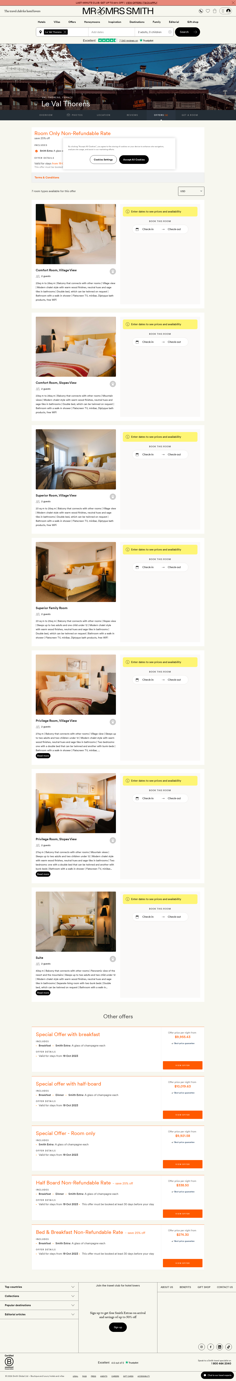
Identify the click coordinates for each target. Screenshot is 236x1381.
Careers (115, 1376)
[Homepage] (118, 11)
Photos (77, 115)
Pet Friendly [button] (113, 271)
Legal (75, 1376)
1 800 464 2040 (221, 1364)
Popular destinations (18, 1305)
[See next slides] (109, 234)
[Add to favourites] (36, 103)
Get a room (190, 115)
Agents (103, 1376)
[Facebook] (210, 1347)
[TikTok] (228, 1347)
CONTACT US (225, 1287)
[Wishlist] (208, 11)
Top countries (13, 1287)
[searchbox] (79, 32)
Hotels (41, 22)
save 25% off (124, 1183)
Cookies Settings (103, 159)
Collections (12, 1296)
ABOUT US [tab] (167, 1287)
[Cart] (214, 11)
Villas (57, 22)
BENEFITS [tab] (185, 1287)
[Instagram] (201, 1347)
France (67, 97)
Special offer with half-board (68, 1084)
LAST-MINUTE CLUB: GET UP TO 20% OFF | (116, 2)
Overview (46, 115)
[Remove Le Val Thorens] (65, 32)
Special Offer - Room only (65, 1133)
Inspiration (114, 22)
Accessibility (144, 1376)
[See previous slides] (43, 234)
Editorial (174, 22)
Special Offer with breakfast (68, 1034)
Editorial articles (15, 1314)
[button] (201, 11)
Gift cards (128, 1376)
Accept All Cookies (134, 159)
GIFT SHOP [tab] (204, 1287)
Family (157, 22)
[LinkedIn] (219, 1347)
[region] (119, 153)
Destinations (137, 22)
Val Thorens (51, 97)
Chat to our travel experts (219, 1375)
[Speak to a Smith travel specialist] (201, 11)
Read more (43, 755)
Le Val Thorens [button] (53, 32)
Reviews (132, 115)
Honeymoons (92, 22)
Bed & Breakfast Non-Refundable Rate (79, 1232)
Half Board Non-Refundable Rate (73, 1182)
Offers (72, 22)
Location (103, 115)
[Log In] (225, 11)
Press (93, 1376)
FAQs (84, 1376)
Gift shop (192, 22)
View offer (183, 1065)
